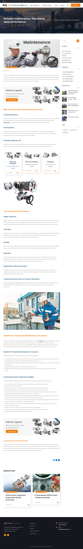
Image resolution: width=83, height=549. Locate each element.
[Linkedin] (3, 1)
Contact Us (75, 5)
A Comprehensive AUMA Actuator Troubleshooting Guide (46, 496)
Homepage (24, 5)
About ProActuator (34, 5)
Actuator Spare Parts (66, 60)
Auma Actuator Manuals (67, 62)
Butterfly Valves (67, 74)
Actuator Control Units (66, 57)
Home (47, 20)
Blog (56, 5)
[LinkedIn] (59, 460)
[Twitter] (54, 460)
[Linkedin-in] (5, 535)
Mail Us (60, 527)
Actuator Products (46, 5)
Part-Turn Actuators (31, 162)
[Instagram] (5, 1)
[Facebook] (56, 460)
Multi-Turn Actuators (13, 162)
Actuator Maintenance (12, 67)
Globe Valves (65, 132)
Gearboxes (50, 162)
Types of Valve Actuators (73, 117)
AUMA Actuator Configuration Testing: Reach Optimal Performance (16, 497)
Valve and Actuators (67, 81)
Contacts (62, 5)
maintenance (19, 282)
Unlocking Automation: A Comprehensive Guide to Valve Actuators (73, 92)
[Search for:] (70, 40)
